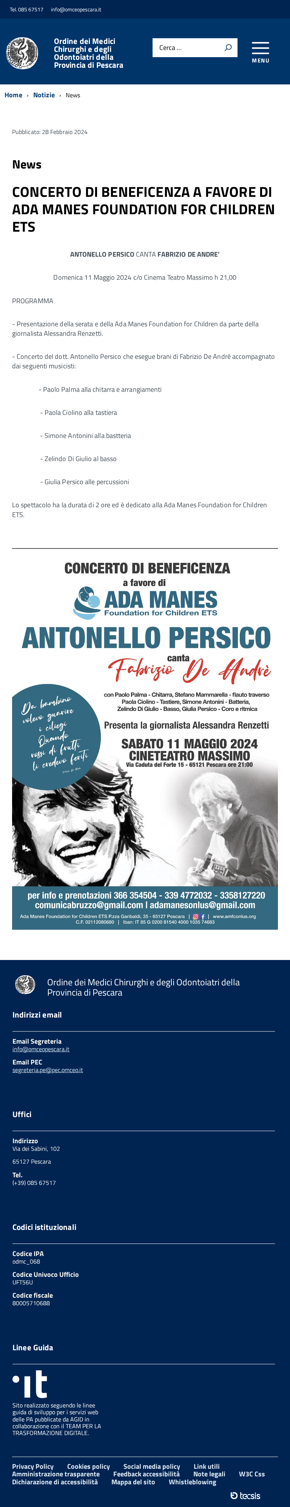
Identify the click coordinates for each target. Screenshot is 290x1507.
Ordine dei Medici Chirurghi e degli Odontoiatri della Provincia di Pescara (89, 53)
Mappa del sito (133, 1482)
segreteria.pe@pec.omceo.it (47, 1069)
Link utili (207, 1466)
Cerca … (170, 48)
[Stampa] (228, 47)
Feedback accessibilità (146, 1474)
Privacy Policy (33, 1466)
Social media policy (151, 1466)
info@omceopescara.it (40, 1048)
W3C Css (252, 1474)
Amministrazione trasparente (56, 1474)
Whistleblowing (192, 1482)
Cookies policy (88, 1466)
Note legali (209, 1474)
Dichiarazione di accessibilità (55, 1482)
